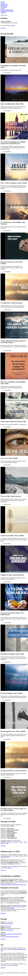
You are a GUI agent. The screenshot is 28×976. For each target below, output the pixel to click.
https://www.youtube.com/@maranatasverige (11, 934)
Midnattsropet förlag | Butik (7, 11)
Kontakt (2, 8)
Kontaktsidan (11, 908)
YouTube (3, 3)
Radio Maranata (4, 4)
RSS (7, 843)
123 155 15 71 (7, 926)
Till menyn (3, 28)
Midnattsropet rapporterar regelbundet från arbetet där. (13, 884)
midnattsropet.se (6, 856)
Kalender (3, 1)
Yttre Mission (4, 7)
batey (21, 882)
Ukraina (24, 905)
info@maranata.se (9, 923)
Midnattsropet (4, 5)
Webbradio (3, 12)
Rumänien (17, 905)
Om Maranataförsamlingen (7, 10)
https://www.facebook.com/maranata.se (10, 936)
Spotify (21, 842)
